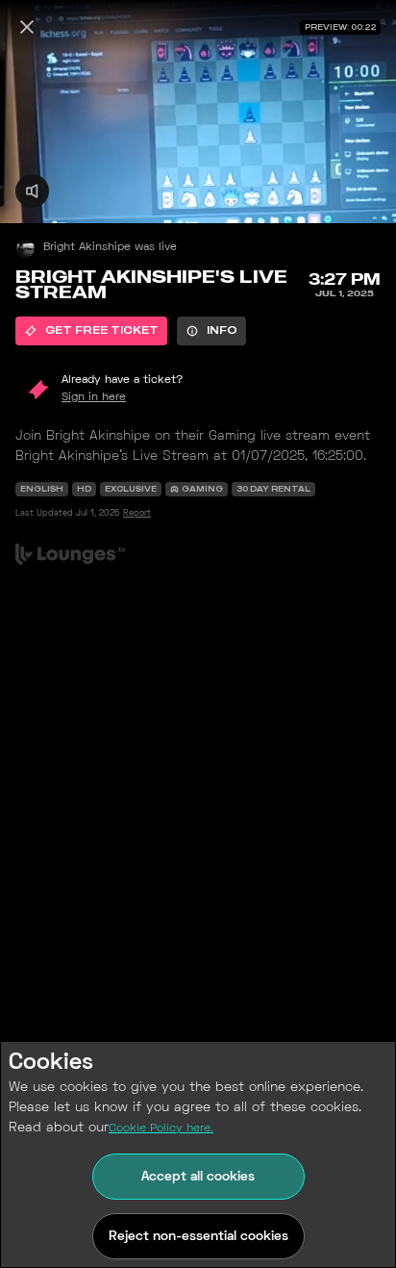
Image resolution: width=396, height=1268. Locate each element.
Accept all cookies (198, 1177)
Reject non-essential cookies (198, 1236)
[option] (91, 331)
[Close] (26, 26)
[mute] (32, 191)
